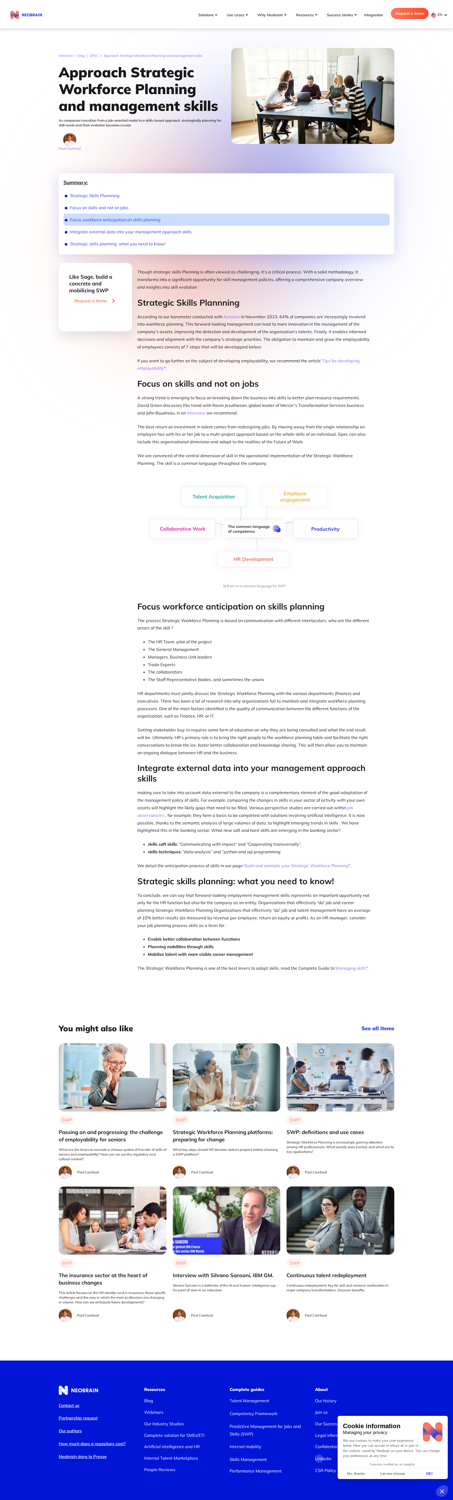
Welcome (66, 55)
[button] (441, 14)
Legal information (332, 1435)
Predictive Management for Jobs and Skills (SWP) (265, 1430)
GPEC (94, 55)
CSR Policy (325, 1470)
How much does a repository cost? (92, 1443)
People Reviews (159, 1469)
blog (81, 55)
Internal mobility (245, 1446)
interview (196, 413)
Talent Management (249, 1400)
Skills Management (248, 1459)
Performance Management (256, 1471)
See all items (378, 1028)
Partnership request (78, 1418)
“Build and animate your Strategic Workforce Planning (295, 865)
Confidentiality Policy (335, 1446)
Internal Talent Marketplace (171, 1458)
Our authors (70, 1430)
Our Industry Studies (164, 1423)
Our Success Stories (334, 1423)
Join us (321, 1412)
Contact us (69, 1405)
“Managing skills (350, 968)
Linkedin (319, 1458)
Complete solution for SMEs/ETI (174, 1435)
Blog (148, 1400)
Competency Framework (253, 1413)
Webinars (153, 1412)
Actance (232, 316)
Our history (326, 1400)
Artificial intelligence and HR (172, 1446)
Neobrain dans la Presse (83, 1456)
